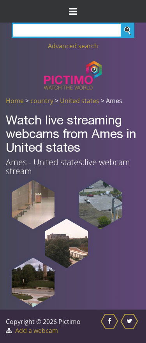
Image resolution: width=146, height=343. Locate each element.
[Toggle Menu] (73, 11)
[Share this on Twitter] (130, 326)
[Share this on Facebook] (110, 326)
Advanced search (73, 46)
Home (15, 100)
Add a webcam (36, 330)
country (41, 100)
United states (79, 100)
